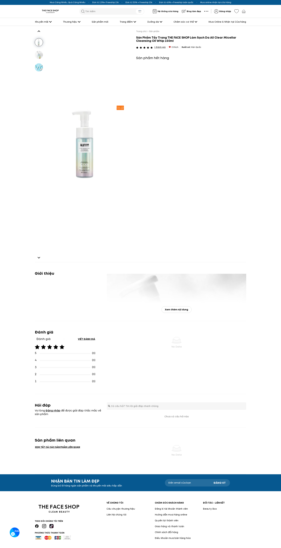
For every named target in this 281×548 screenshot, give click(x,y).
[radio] (137, 47)
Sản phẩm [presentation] (154, 31)
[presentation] (50, 11)
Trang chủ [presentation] (141, 31)
